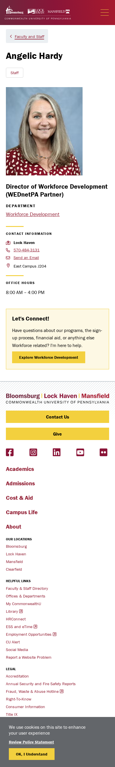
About (13, 526)
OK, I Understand (31, 754)
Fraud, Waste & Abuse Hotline (32, 691)
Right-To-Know (18, 699)
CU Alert (13, 642)
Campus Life (22, 512)
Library (12, 611)
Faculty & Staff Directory (27, 588)
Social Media (17, 649)
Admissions (20, 483)
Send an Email (26, 257)
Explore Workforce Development (48, 357)
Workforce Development (33, 214)
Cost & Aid (19, 497)
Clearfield (14, 569)
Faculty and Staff (29, 36)
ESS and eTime (19, 626)
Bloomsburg (16, 546)
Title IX (11, 714)
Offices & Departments (25, 596)
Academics (20, 468)
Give (57, 434)
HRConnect (16, 619)
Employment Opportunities (29, 634)
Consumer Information (25, 706)
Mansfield (14, 561)
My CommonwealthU (23, 603)
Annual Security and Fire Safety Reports (41, 683)
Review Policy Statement (31, 742)
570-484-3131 (27, 250)
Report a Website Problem (28, 657)
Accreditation (17, 676)
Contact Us (57, 417)
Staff (15, 72)
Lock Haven (16, 554)
